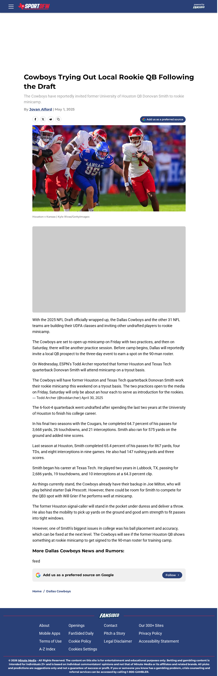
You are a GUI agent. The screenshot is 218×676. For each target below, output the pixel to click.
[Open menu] (11, 6)
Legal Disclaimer (118, 641)
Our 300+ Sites (151, 625)
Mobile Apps (49, 633)
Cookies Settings (83, 649)
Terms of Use (50, 641)
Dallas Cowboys (58, 591)
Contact (110, 625)
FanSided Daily (81, 633)
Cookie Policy (80, 641)
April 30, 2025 (92, 397)
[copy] (58, 119)
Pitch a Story (114, 633)
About (44, 625)
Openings (77, 625)
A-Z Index (47, 649)
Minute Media (27, 660)
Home (37, 591)
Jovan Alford (40, 109)
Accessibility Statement (159, 641)
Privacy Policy (150, 633)
